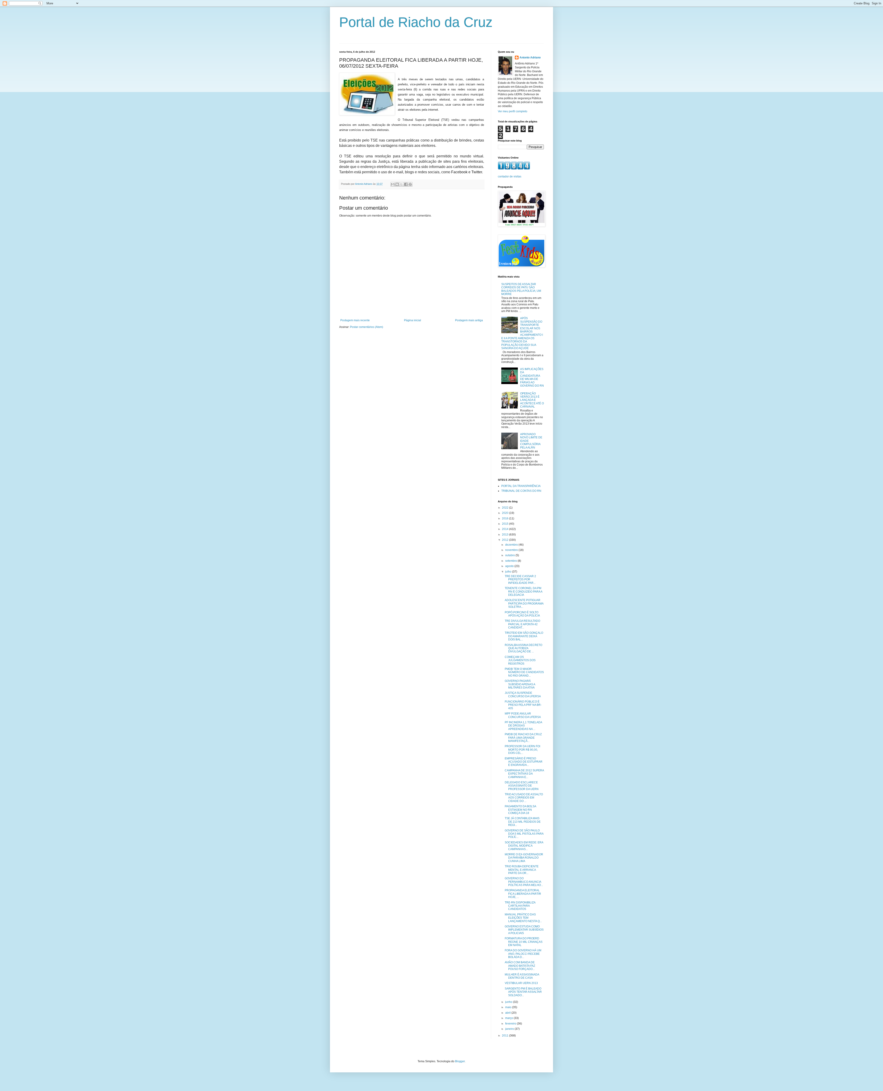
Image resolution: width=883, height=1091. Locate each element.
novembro (512, 550)
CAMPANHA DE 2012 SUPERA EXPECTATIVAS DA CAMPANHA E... (524, 774)
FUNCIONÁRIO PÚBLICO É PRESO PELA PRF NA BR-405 (523, 705)
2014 (505, 529)
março (509, 1018)
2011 (505, 1035)
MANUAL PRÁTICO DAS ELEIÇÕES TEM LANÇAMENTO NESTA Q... (523, 918)
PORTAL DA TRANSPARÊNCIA (521, 486)
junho (509, 1002)
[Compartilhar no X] (401, 184)
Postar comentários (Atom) (366, 327)
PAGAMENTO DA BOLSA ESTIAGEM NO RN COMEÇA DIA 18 (520, 810)
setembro (511, 560)
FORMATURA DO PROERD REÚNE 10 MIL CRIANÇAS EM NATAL (523, 942)
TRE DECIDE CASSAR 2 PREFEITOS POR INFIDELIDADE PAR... (520, 580)
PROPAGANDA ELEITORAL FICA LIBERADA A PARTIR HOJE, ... (523, 894)
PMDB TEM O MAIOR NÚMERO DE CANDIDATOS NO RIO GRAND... (524, 672)
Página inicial (412, 320)
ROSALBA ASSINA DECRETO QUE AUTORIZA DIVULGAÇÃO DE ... (523, 648)
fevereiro (511, 1023)
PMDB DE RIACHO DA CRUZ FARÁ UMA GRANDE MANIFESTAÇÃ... (523, 738)
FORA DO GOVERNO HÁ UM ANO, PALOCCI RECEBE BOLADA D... (523, 954)
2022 (505, 507)
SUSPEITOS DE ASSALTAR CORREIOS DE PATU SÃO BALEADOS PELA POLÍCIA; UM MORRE (521, 289)
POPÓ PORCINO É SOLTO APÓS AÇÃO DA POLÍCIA (522, 614)
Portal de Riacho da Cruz (416, 22)
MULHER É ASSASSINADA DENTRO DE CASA (522, 976)
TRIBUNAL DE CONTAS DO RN (521, 490)
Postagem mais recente (355, 320)
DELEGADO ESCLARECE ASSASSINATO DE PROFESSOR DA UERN (522, 786)
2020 (505, 513)
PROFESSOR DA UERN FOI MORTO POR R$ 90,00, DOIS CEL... (522, 750)
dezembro (512, 544)
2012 (505, 539)
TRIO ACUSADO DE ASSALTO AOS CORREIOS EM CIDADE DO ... (524, 798)
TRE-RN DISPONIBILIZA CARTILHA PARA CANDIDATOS (520, 906)
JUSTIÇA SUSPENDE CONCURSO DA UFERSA (523, 694)
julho (508, 571)
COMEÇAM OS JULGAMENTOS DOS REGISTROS (520, 660)
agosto (509, 566)
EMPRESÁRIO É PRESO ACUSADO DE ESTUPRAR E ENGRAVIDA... (523, 762)
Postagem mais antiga (469, 320)
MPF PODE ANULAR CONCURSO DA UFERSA (523, 715)
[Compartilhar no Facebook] (406, 184)
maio (508, 1007)
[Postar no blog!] (397, 184)
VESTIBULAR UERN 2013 (521, 983)
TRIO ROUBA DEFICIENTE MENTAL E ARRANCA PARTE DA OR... (522, 870)
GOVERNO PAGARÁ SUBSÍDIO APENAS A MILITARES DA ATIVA (520, 684)
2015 (505, 523)
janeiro (510, 1028)
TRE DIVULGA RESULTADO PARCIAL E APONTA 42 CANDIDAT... (522, 624)
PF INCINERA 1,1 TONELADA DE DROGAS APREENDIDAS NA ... (523, 726)
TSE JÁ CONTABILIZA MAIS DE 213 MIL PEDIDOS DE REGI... (523, 822)
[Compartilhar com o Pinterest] (410, 184)
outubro (510, 555)
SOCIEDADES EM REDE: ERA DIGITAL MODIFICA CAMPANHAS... (524, 846)
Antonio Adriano (530, 57)
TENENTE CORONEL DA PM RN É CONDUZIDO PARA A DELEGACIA (523, 591)
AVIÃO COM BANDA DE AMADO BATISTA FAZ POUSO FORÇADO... (520, 966)
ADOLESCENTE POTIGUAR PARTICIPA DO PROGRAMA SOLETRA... (524, 603)
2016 (505, 518)
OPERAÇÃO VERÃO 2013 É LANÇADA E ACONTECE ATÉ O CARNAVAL (532, 400)
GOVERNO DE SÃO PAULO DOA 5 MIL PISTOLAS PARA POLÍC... (524, 834)
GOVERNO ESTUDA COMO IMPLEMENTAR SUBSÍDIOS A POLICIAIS (524, 930)
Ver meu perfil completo (512, 111)
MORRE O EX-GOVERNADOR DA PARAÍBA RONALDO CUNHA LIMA (524, 858)
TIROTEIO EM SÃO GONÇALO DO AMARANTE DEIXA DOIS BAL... (524, 636)
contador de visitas (509, 176)
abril (508, 1012)
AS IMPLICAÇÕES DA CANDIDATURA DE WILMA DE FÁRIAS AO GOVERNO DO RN (532, 377)
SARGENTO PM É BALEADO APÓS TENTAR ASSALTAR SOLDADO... (523, 992)
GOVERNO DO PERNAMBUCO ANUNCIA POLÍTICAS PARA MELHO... (524, 882)
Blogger (460, 1061)
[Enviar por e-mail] (392, 184)
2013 (505, 534)
